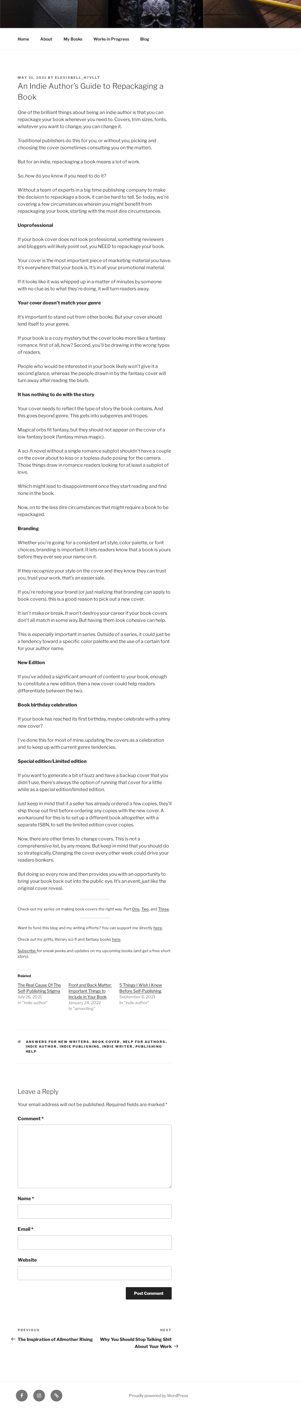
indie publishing (80, 1046)
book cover (106, 1042)
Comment (31, 1118)
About (46, 38)
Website (27, 1260)
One (136, 909)
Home (23, 38)
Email (26, 1229)
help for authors (144, 1042)
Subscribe (27, 950)
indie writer (117, 1046)
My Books (72, 38)
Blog (144, 38)
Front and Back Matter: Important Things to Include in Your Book (90, 990)
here (157, 927)
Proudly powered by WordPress (158, 1395)
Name (26, 1198)
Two (145, 909)
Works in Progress (111, 38)
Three (163, 909)
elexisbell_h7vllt (77, 78)
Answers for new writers (58, 1042)
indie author (41, 1046)
